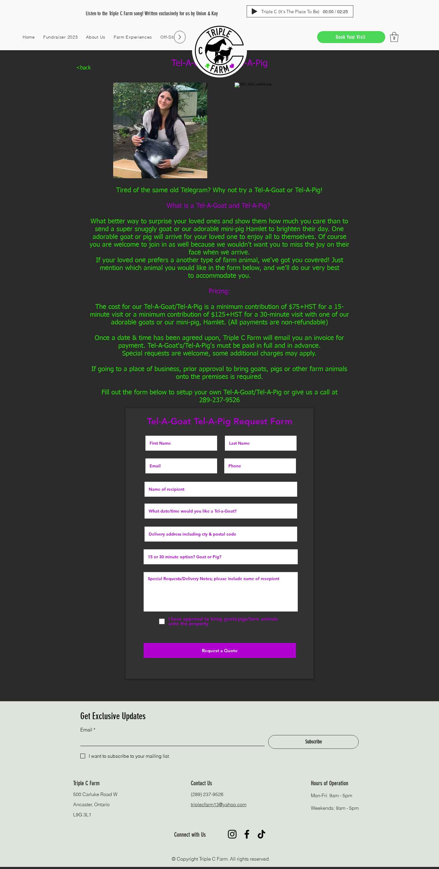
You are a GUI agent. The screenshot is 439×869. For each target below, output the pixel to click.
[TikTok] (261, 834)
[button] (95, 37)
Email (87, 730)
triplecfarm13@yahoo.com (218, 804)
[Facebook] (247, 834)
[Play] (254, 11)
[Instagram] (232, 834)
